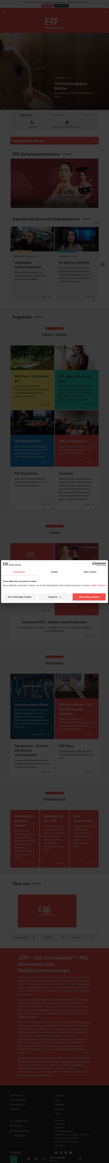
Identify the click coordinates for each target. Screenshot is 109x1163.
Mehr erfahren (99, 585)
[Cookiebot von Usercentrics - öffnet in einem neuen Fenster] (94, 564)
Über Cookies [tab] (90, 572)
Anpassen (53, 597)
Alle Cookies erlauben (89, 597)
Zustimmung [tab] (19, 572)
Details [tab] (54, 572)
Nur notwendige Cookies (19, 597)
